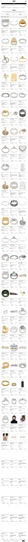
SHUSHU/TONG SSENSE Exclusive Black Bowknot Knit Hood (14, 427)
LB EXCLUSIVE (11, 461)
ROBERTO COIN (3, 461)
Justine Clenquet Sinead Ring (4, 66)
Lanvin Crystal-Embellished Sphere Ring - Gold (22, 301)
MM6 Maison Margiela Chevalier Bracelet (22, 247)
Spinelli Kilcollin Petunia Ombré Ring (13, 319)
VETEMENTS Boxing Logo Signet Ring (5, 229)
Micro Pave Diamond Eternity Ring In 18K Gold (5, 463)
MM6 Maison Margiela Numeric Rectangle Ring (4, 31)
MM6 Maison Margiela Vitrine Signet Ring (13, 49)
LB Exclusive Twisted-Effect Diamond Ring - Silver (4, 517)
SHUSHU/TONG (11, 425)
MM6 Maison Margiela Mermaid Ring (5, 175)
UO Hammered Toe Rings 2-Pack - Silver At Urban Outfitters (5, 445)
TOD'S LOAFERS (22, 7)
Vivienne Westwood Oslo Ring (22, 66)
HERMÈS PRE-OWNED (21, 515)
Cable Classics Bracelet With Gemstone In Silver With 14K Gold (14, 499)
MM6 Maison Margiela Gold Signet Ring (22, 31)
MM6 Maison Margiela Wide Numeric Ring (22, 175)
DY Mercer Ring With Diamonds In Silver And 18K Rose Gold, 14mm (14, 517)
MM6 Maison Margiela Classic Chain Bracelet (4, 103)
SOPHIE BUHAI (3, 299)
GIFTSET (19, 7)
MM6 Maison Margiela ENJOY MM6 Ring (22, 85)
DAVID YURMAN (20, 461)
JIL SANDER (11, 299)
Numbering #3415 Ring (21, 48)
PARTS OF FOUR (3, 533)
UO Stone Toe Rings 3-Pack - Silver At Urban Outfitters (22, 427)
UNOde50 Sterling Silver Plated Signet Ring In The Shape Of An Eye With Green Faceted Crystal (22, 481)
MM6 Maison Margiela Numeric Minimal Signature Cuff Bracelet (13, 67)
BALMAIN (2, 497)
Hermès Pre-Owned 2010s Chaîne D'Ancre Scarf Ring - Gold (22, 517)
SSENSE (2, 33)
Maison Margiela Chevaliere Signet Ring (5, 427)
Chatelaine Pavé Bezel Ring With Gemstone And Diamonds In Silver (22, 463)
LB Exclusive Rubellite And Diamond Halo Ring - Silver (13, 535)
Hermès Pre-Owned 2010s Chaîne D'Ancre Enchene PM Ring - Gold (22, 535)
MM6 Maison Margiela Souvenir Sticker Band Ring (13, 85)
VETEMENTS (2, 281)
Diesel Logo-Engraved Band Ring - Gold (14, 391)
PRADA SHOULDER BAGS (4, 7)
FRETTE (2, 479)
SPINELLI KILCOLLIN (21, 281)
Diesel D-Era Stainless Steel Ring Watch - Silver (13, 409)
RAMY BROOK (20, 497)
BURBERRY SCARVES (9, 7)
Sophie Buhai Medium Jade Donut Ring (5, 301)
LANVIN (19, 299)
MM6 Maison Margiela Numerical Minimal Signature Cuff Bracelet (13, 31)
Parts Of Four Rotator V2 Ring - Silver (4, 535)
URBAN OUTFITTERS (21, 425)
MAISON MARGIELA (3, 425)
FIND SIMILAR (16, 485)
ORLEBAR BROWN (12, 443)
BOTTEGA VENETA (3, 335)
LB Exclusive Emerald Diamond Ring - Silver (13, 481)
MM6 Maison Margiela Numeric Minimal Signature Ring (4, 49)
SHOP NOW (12, 485)
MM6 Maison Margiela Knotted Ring (4, 265)
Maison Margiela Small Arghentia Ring (5, 391)
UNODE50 (20, 479)
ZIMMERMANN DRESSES (15, 7)
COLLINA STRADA (12, 281)
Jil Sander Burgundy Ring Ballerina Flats (14, 301)
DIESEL (2, 317)
